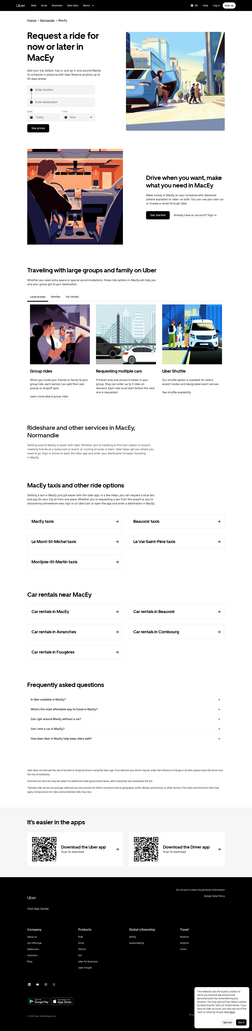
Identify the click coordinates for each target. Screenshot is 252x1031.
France (31, 20)
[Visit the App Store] (62, 1002)
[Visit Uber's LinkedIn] (29, 984)
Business (57, 5)
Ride (33, 5)
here (232, 1012)
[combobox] (35, 90)
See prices (38, 128)
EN (196, 5)
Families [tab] (55, 296)
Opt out (227, 1022)
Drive (44, 5)
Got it (241, 1022)
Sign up (229, 5)
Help (205, 5)
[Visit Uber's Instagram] (46, 984)
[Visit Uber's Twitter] (54, 984)
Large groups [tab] (37, 296)
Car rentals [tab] (72, 296)
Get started (157, 215)
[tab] (84, 297)
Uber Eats (72, 5)
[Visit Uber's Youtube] (37, 984)
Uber (20, 5)
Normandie (47, 20)
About (86, 5)
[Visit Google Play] (39, 1001)
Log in (216, 5)
